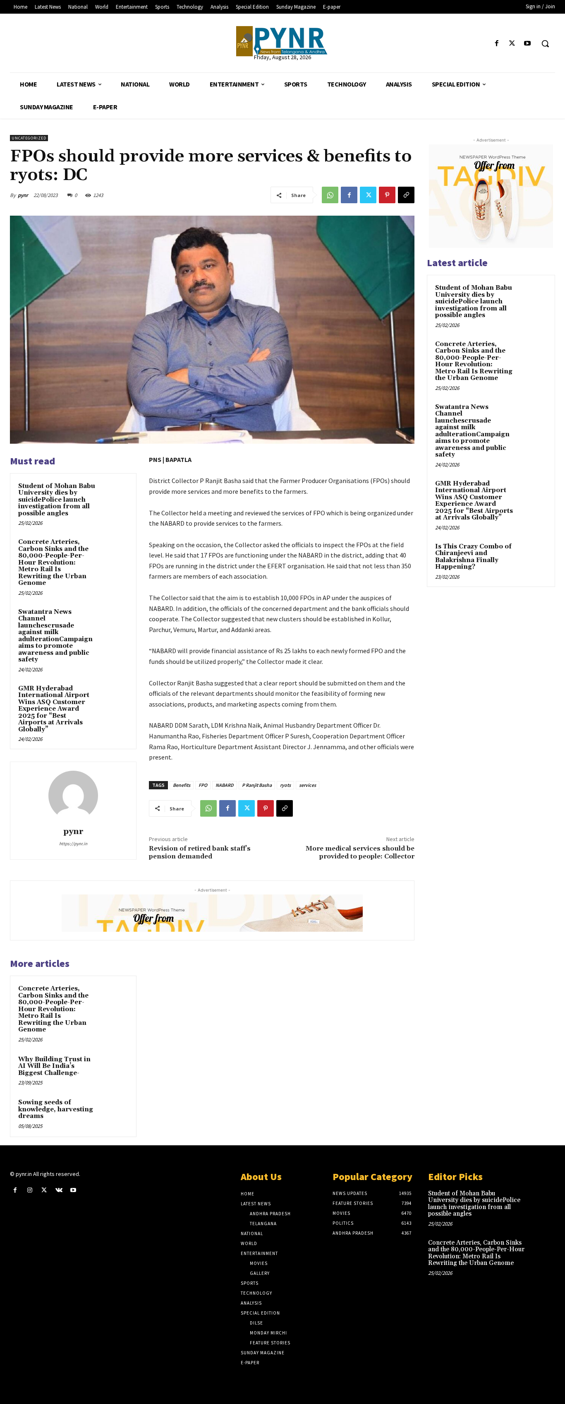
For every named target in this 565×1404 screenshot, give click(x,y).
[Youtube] (527, 43)
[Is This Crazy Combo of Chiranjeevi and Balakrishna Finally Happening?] (532, 556)
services (307, 785)
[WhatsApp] (330, 195)
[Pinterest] (387, 195)
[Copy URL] (406, 195)
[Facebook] (496, 43)
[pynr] (73, 795)
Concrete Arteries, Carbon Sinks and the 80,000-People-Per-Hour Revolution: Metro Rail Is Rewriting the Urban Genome (53, 562)
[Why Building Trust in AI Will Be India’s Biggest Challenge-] (114, 1069)
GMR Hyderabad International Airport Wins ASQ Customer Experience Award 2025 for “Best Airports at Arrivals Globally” (53, 709)
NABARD (224, 785)
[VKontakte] (59, 1190)
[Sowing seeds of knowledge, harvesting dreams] (114, 1112)
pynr (23, 195)
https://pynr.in (73, 843)
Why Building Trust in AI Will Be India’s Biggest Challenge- (54, 1066)
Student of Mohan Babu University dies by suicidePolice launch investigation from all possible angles (56, 499)
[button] (545, 43)
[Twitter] (512, 43)
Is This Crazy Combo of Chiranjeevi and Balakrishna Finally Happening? (473, 557)
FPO (203, 785)
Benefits (181, 785)
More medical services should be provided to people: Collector (360, 852)
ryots (285, 785)
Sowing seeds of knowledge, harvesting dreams (55, 1109)
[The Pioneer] (282, 41)
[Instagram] (29, 1190)
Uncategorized (29, 138)
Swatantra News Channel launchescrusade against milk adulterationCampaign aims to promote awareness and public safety (55, 636)
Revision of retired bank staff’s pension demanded (200, 852)
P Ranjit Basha (257, 785)
